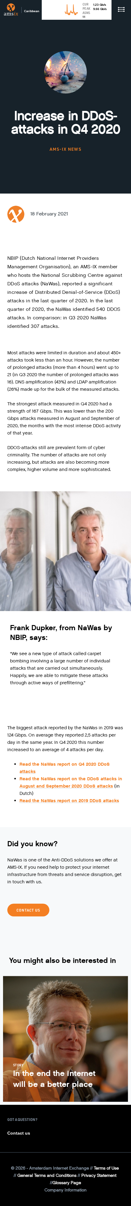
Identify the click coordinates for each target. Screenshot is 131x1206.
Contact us (18, 1133)
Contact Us (28, 910)
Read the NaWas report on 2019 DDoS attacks (69, 801)
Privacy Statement (98, 1175)
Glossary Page (66, 1183)
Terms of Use (106, 1168)
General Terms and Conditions (46, 1175)
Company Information (65, 1190)
